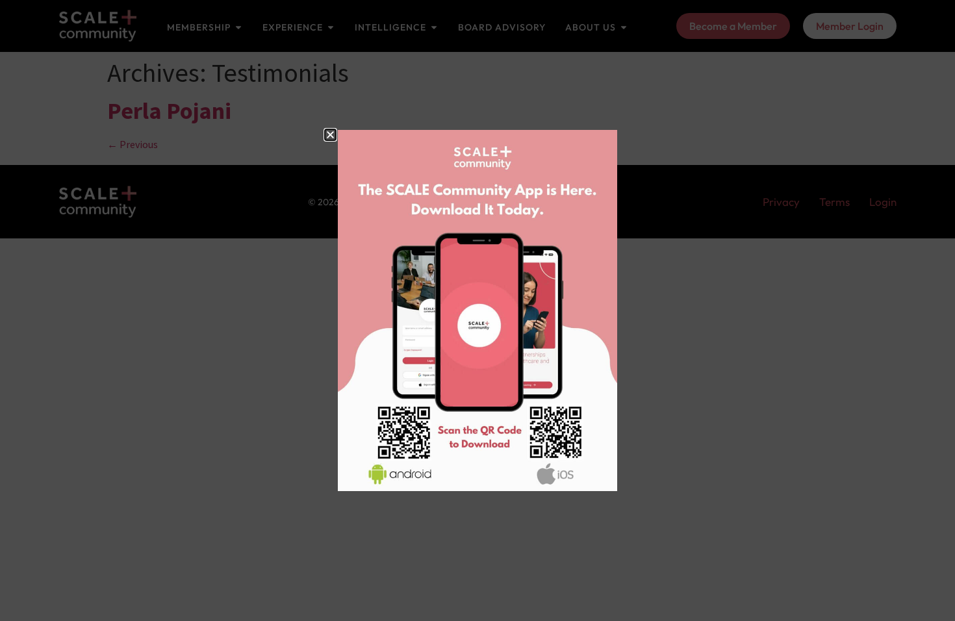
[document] (477, 310)
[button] (330, 135)
